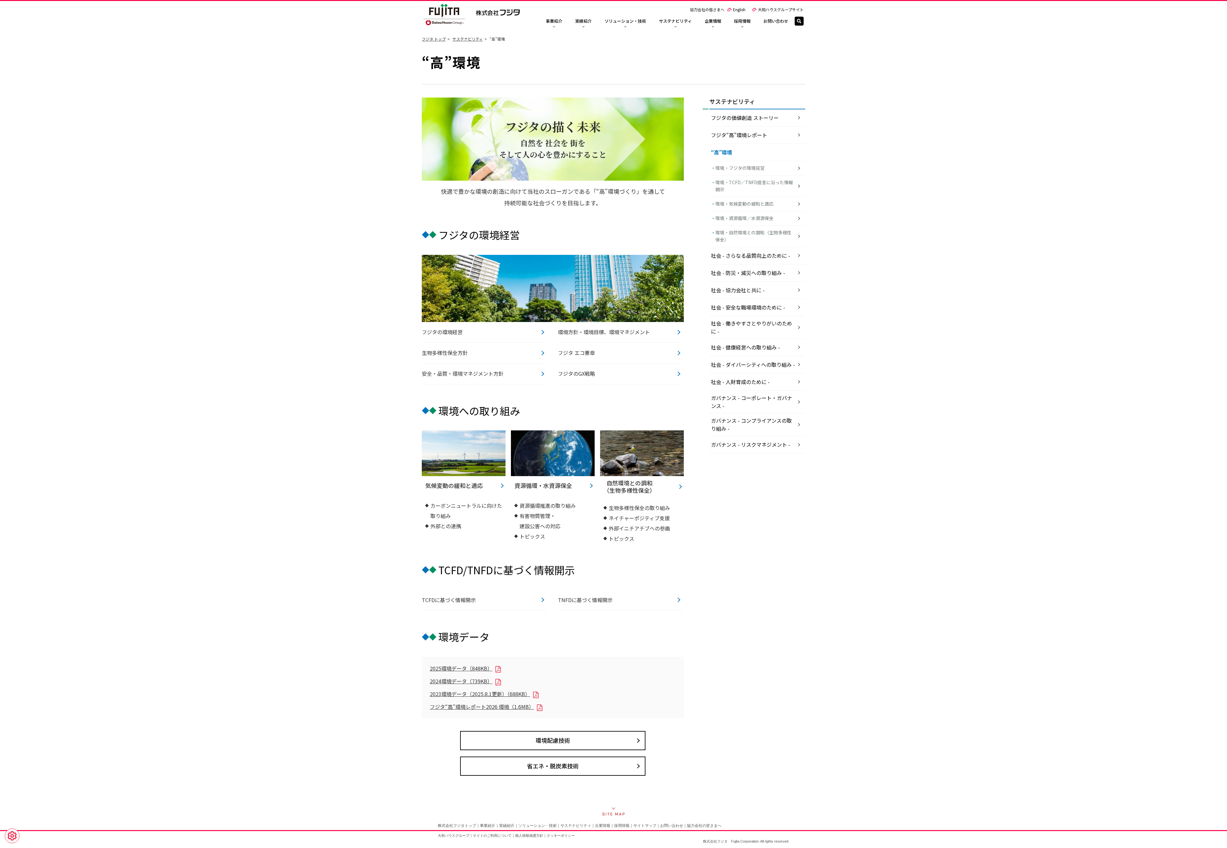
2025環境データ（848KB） (461, 668)
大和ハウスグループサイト (781, 9)
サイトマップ (644, 825)
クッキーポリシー (561, 835)
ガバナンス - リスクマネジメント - (750, 444)
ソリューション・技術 (537, 825)
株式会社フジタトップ (457, 825)
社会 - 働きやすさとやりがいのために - (751, 327)
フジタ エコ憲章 (576, 353)
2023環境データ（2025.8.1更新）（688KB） (480, 694)
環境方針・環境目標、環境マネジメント (604, 332)
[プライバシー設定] (12, 835)
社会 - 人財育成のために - (740, 382)
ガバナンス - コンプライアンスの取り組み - (751, 424)
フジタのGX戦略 (576, 373)
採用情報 (621, 825)
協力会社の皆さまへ (707, 9)
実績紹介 (506, 825)
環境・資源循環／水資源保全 (744, 218)
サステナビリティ (467, 39)
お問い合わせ (671, 825)
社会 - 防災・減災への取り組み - (748, 273)
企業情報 (602, 825)
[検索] (799, 21)
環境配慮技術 (553, 740)
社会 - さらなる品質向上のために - (750, 255)
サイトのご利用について (492, 835)
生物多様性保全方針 (445, 353)
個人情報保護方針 (529, 835)
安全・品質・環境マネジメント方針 (463, 373)
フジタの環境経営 (442, 332)
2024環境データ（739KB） (461, 681)
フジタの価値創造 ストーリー (745, 118)
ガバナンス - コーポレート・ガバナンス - (751, 402)
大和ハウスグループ (453, 835)
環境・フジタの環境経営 (740, 168)
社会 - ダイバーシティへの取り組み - (753, 364)
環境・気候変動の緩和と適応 (744, 203)
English (739, 9)
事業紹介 (487, 825)
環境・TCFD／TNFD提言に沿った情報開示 (754, 185)
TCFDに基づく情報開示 (449, 600)
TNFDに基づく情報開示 (585, 600)
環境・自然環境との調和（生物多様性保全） (753, 236)
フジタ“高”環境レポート (739, 135)
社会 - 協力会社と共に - (738, 290)
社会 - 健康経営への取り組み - (745, 347)
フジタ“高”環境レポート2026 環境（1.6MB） (482, 707)
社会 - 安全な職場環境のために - (748, 307)
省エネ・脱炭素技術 (553, 766)
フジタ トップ (434, 39)
